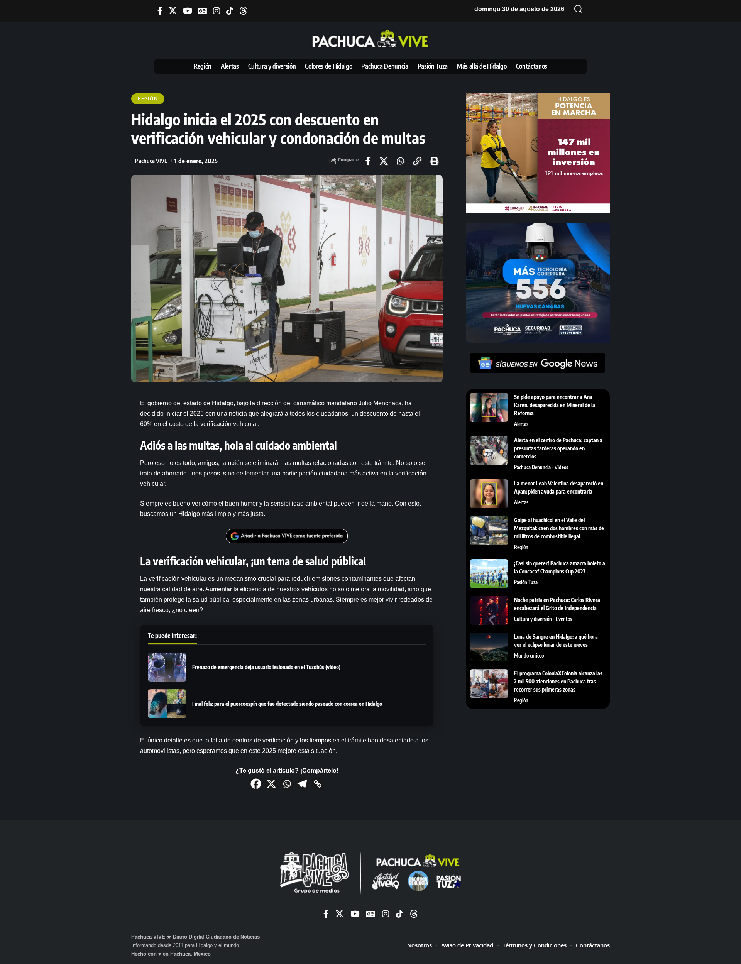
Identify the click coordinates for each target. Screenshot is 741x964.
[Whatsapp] (287, 784)
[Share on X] (384, 161)
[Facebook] (160, 10)
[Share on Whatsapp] (400, 161)
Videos (561, 467)
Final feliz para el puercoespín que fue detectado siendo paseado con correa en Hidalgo (287, 703)
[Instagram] (216, 10)
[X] (173, 10)
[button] (578, 9)
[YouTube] (187, 10)
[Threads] (243, 10)
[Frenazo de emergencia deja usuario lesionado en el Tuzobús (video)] (167, 667)
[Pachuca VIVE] (370, 874)
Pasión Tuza (526, 582)
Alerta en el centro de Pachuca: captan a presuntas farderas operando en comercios (558, 448)
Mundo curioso (529, 656)
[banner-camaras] (538, 282)
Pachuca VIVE (151, 160)
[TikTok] (229, 10)
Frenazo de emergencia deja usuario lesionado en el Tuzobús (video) (266, 667)
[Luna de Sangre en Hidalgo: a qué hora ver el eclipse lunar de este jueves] (489, 647)
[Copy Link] (318, 784)
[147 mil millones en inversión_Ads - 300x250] (538, 153)
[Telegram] (302, 784)
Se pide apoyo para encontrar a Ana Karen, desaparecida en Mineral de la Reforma (554, 405)
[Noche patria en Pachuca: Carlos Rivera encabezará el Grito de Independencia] (489, 610)
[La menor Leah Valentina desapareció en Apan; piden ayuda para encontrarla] (489, 493)
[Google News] (202, 10)
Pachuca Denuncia (532, 467)
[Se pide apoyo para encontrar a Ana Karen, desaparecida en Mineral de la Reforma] (489, 407)
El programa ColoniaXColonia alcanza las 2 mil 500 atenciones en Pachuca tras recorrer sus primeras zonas (558, 681)
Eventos (564, 619)
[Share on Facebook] (367, 161)
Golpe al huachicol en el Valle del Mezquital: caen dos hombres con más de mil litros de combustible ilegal (559, 528)
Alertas (521, 424)
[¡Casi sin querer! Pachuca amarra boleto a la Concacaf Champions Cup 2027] (489, 573)
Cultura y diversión (533, 619)
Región (147, 98)
